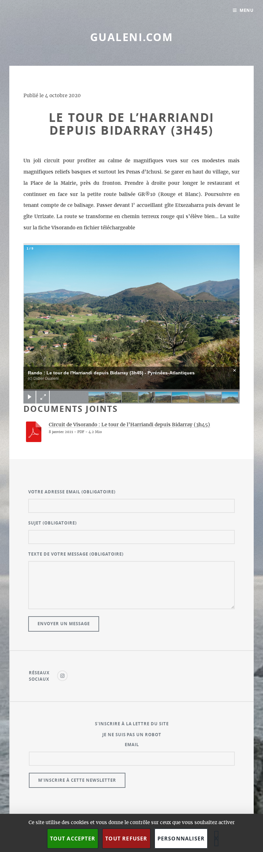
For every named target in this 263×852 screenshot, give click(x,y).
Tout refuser (126, 838)
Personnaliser (181, 838)
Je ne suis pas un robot (132, 734)
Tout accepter (73, 838)
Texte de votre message (75, 554)
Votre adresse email (71, 492)
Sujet (52, 523)
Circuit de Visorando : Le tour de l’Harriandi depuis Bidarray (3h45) (129, 424)
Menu (247, 10)
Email (132, 744)
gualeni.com (131, 37)
